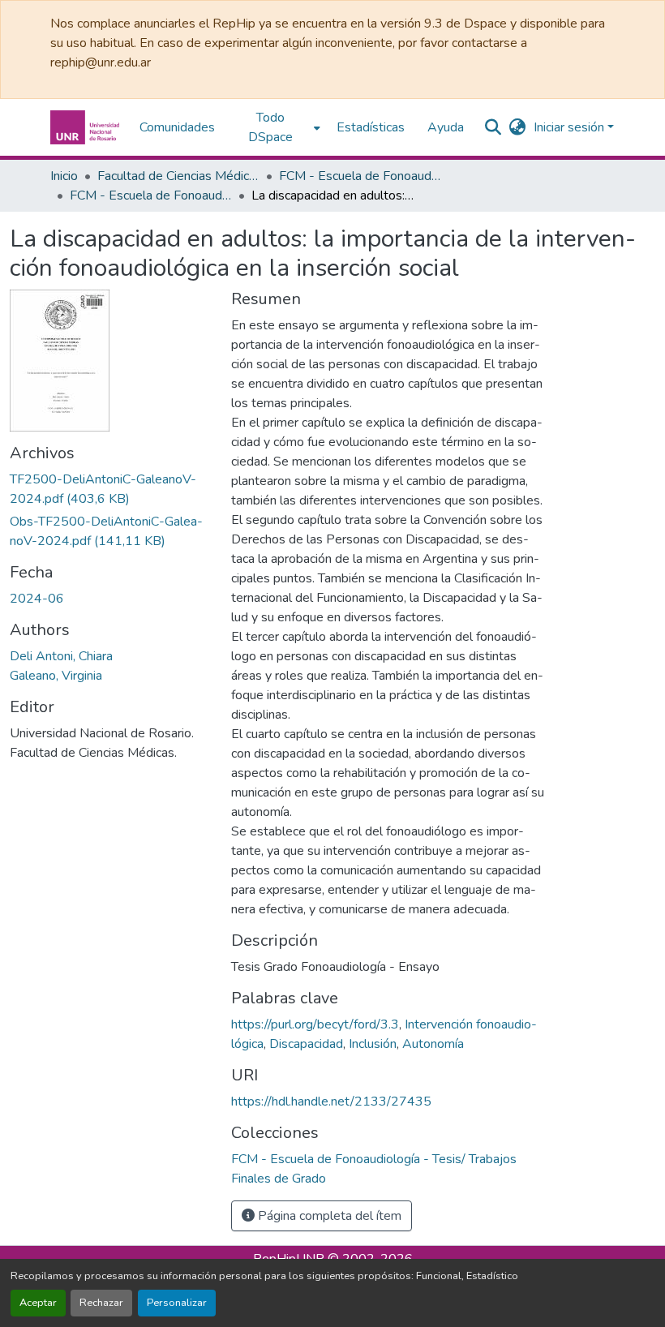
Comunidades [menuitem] (177, 127)
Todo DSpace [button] (270, 127)
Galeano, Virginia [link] (56, 676)
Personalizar (177, 1302)
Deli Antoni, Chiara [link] (61, 656)
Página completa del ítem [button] (328, 1216)
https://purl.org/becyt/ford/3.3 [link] (315, 1024)
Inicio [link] (64, 176)
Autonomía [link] (433, 1044)
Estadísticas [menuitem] (371, 127)
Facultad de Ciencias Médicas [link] (178, 176)
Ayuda (445, 127)
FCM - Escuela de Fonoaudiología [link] (360, 176)
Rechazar (101, 1302)
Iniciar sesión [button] (570, 127)
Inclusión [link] (373, 1044)
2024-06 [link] (37, 599)
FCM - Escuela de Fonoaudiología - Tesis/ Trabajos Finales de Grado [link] (151, 195)
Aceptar (38, 1302)
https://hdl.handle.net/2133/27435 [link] (331, 1101)
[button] (86, 127)
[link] (111, 489)
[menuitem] (275, 127)
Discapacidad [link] (306, 1044)
